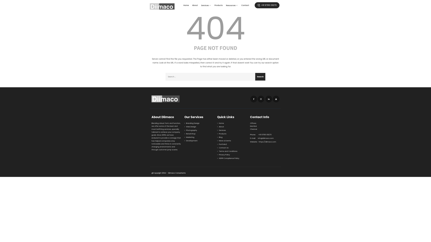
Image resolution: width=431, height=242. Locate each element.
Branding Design (192, 123)
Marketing (190, 137)
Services (205, 5)
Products (218, 5)
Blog (220, 137)
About (195, 5)
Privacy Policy (224, 154)
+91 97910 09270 (269, 5)
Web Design (191, 126)
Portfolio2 (223, 144)
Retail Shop (191, 134)
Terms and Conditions (228, 151)
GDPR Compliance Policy (229, 158)
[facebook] (253, 99)
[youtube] (276, 99)
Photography (191, 130)
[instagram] (261, 99)
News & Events (225, 140)
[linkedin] (268, 99)
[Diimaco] (162, 6)
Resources (231, 5)
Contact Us (224, 148)
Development (192, 140)
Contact (245, 5)
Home (186, 5)
